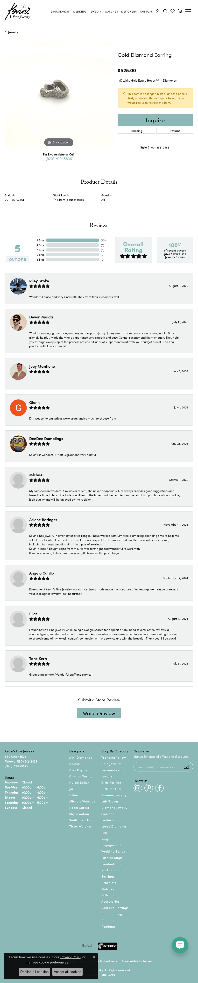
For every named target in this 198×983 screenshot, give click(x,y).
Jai (71, 789)
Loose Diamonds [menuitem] (114, 826)
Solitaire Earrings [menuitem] (114, 907)
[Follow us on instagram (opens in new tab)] (138, 788)
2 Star (40, 254)
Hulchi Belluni (80, 782)
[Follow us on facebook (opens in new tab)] (159, 788)
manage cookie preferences (47, 962)
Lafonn (74, 795)
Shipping (136, 131)
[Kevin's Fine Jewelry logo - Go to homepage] (17, 11)
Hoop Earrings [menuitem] (112, 914)
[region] (59, 94)
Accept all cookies (67, 972)
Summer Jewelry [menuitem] (114, 795)
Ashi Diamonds (80, 757)
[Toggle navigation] (189, 11)
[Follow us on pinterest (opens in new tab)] (148, 788)
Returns (175, 131)
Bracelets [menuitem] (108, 882)
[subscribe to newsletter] (186, 766)
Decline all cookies (34, 972)
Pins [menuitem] (104, 832)
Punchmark (107, 975)
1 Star (40, 259)
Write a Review (99, 713)
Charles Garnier (81, 776)
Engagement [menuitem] (111, 845)
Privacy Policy (70, 957)
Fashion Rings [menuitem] (111, 857)
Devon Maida (41, 316)
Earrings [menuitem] (107, 876)
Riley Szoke (39, 280)
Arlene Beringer (43, 519)
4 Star (40, 245)
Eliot (33, 613)
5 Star (40, 240)
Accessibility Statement (137, 961)
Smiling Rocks (79, 820)
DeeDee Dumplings (46, 438)
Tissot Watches (80, 826)
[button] (158, 11)
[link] (60, 11)
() (103, 240)
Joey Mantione (42, 366)
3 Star (40, 250)
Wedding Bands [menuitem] (113, 851)
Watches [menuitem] (107, 889)
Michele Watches (82, 801)
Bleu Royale (78, 770)
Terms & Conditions (104, 961)
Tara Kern (38, 658)
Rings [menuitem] (105, 839)
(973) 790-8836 (58, 158)
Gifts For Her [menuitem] (111, 782)
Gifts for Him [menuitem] (111, 789)
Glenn (34, 402)
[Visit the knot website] (87, 946)
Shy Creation (79, 814)
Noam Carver (79, 807)
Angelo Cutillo (41, 573)
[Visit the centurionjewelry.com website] (107, 946)
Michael (36, 474)
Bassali (74, 764)
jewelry (13, 32)
